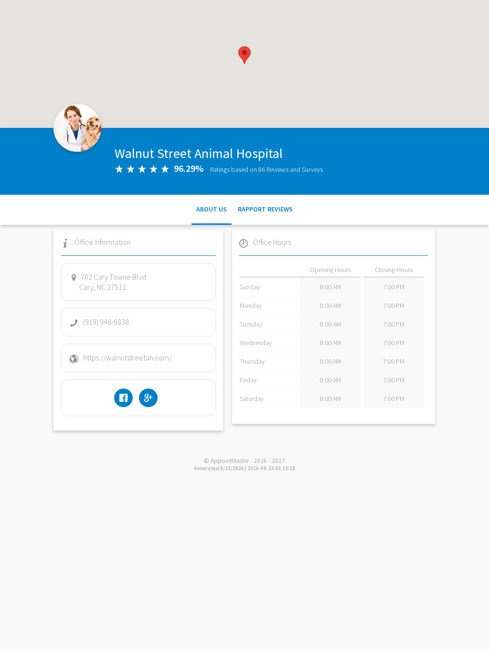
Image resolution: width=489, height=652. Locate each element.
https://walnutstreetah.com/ (127, 357)
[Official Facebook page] (126, 398)
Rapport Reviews (265, 209)
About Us (211, 209)
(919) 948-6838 (106, 321)
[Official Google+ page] (150, 398)
